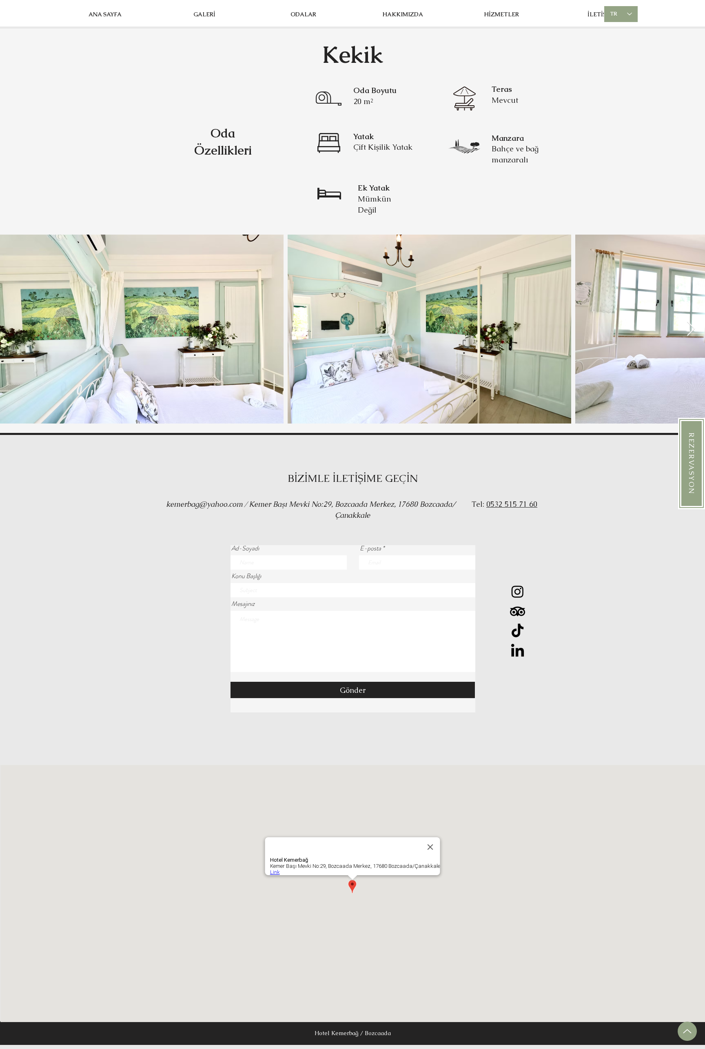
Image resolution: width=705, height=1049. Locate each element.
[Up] (687, 1031)
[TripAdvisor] (517, 611)
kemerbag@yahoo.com (204, 504)
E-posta (370, 548)
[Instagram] (517, 591)
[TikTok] (517, 631)
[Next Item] (691, 329)
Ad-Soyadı (245, 548)
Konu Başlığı (246, 576)
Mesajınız (243, 604)
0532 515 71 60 (511, 504)
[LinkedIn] (517, 651)
